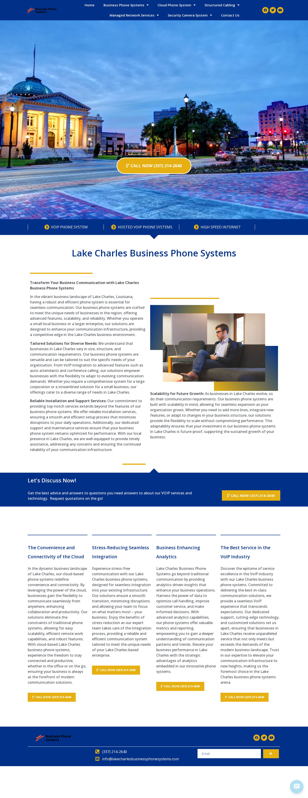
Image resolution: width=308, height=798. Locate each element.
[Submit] (271, 753)
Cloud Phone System (174, 5)
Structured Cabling (220, 5)
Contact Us (230, 15)
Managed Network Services (132, 15)
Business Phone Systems (123, 5)
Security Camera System (188, 15)
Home (89, 5)
